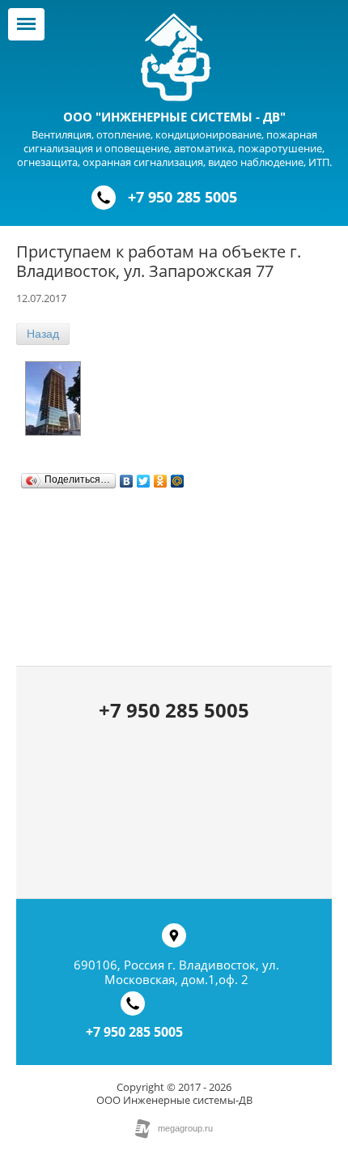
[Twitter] (143, 477)
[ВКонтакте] (126, 477)
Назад (43, 333)
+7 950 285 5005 (182, 197)
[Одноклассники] (160, 477)
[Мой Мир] (177, 477)
